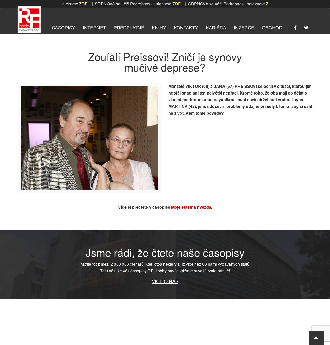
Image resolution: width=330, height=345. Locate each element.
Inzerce (244, 27)
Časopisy (63, 27)
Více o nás (165, 281)
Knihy (159, 27)
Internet (94, 27)
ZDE (76, 4)
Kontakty (186, 27)
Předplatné (129, 27)
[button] (316, 338)
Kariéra (216, 27)
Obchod (272, 27)
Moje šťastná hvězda (191, 207)
